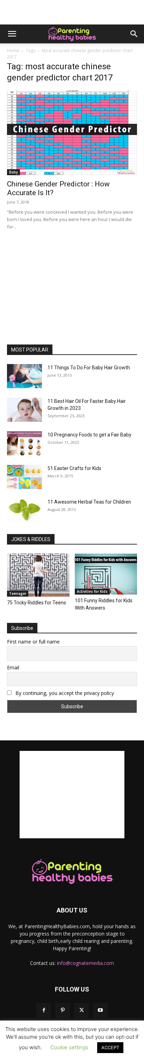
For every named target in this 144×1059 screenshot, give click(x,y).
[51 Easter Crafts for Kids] (24, 477)
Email (13, 667)
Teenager (17, 593)
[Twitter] (81, 1010)
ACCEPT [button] (110, 1047)
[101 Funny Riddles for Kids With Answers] (106, 574)
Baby (13, 172)
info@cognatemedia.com (85, 963)
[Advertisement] (72, 12)
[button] (12, 33)
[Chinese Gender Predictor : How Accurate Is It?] (72, 132)
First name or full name (33, 641)
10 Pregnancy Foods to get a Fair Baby (89, 435)
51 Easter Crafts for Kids (74, 468)
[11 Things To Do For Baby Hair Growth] (24, 376)
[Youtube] (100, 1010)
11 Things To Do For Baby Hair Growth (89, 367)
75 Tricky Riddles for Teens (36, 602)
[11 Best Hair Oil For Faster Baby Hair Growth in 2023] (24, 410)
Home (13, 51)
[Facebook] (44, 1010)
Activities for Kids (92, 591)
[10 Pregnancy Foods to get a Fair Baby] (24, 443)
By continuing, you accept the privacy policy (64, 693)
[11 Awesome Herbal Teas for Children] (24, 510)
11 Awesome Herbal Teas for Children (89, 502)
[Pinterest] (63, 1010)
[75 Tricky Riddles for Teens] (38, 575)
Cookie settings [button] (69, 1047)
